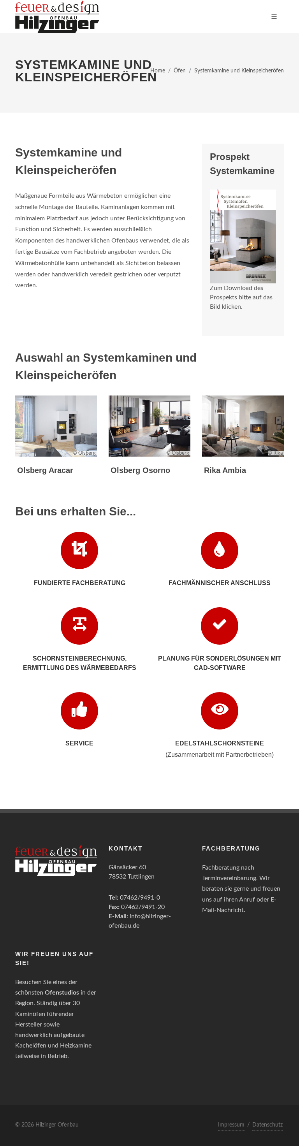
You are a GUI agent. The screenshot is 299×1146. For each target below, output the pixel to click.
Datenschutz (267, 1125)
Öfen (180, 71)
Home (157, 71)
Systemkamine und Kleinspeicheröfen (239, 71)
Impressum (231, 1125)
